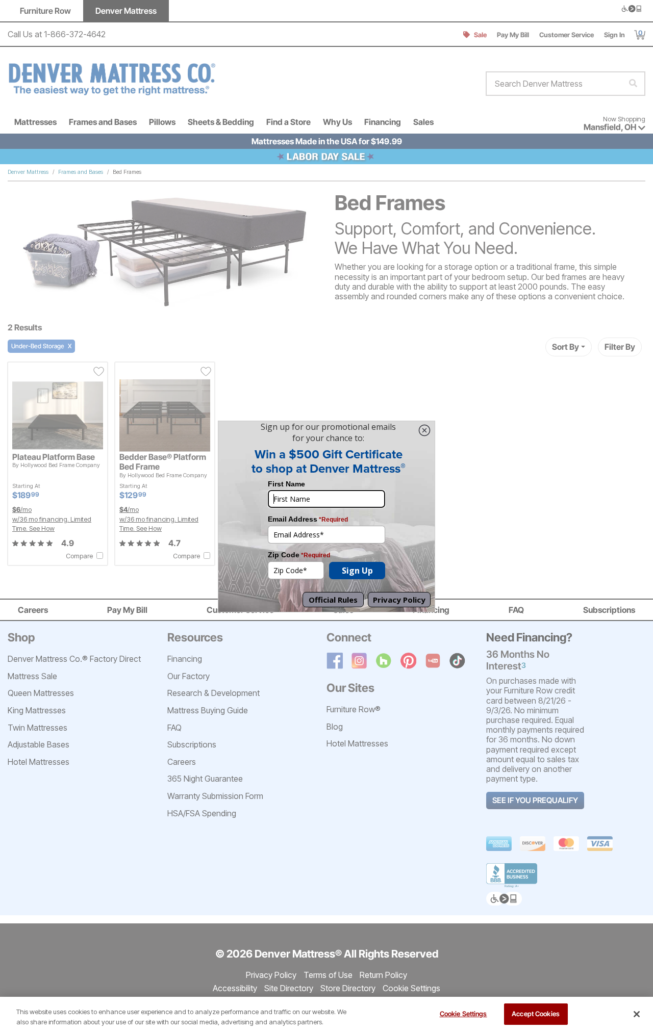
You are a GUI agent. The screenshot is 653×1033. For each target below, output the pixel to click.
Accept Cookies (536, 1014)
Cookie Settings (463, 1014)
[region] (326, 1015)
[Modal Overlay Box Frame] (326, 516)
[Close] (636, 1014)
